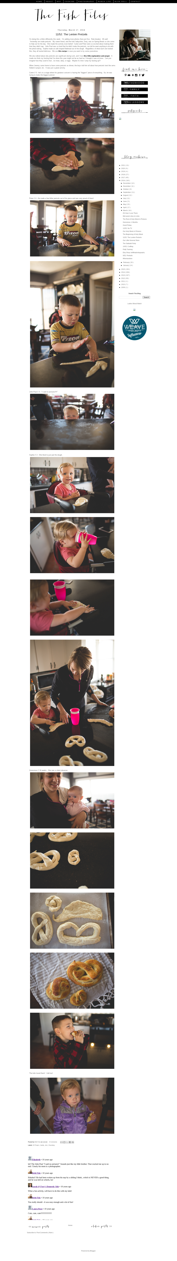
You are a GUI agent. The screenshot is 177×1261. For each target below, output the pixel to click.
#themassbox (127, 258)
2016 (123, 180)
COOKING (70, 1)
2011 (123, 281)
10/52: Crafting (128, 246)
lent (46, 1145)
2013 (123, 275)
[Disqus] (70, 1187)
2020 (123, 168)
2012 (123, 278)
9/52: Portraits (128, 255)
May (124, 204)
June (125, 201)
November (127, 186)
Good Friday (127, 225)
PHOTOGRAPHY (86, 1)
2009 (123, 287)
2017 (123, 177)
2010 (123, 284)
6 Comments (53, 1142)
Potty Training (128, 249)
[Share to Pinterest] (73, 1142)
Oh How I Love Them (130, 213)
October (126, 189)
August (125, 195)
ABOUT (49, 1)
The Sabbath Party (129, 243)
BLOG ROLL (121, 1)
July (124, 198)
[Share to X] (67, 1142)
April (125, 207)
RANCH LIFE (104, 1)
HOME (39, 1)
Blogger (92, 1251)
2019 (123, 171)
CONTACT (136, 1)
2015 (123, 269)
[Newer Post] (39, 1227)
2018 (123, 174)
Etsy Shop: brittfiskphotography (134, 252)
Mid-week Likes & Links (131, 216)
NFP (59, 1)
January (126, 265)
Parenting (52, 1145)
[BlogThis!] (64, 1142)
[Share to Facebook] (70, 1142)
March (125, 210)
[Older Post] (102, 1226)
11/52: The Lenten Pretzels (132, 237)
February (126, 262)
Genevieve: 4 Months (130, 222)
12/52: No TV (127, 228)
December (127, 183)
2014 (123, 272)
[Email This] (61, 1142)
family (42, 1145)
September (127, 192)
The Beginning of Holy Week (133, 234)
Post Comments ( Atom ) (45, 1233)
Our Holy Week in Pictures (132, 231)
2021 (123, 165)
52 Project (36, 1145)
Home (70, 1225)
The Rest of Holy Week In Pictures (135, 219)
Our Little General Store (131, 240)
